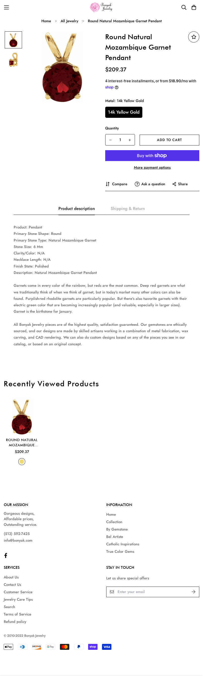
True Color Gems (120, 551)
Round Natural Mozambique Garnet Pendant (21, 443)
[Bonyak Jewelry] (102, 7)
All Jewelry (69, 21)
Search (9, 607)
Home (46, 21)
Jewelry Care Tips (18, 599)
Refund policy (15, 621)
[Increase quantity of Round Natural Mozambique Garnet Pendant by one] (130, 140)
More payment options (152, 167)
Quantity (112, 128)
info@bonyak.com (18, 540)
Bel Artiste (114, 536)
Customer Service (18, 592)
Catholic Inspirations (122, 544)
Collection (114, 522)
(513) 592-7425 (17, 533)
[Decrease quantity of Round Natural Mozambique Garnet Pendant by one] (110, 140)
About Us (11, 577)
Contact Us (12, 584)
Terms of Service (17, 614)
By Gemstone (117, 529)
